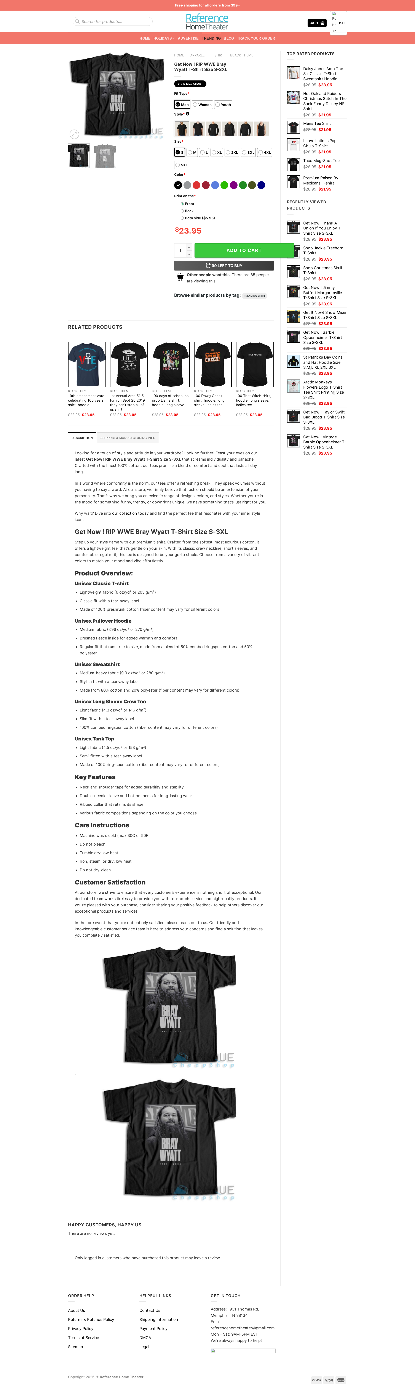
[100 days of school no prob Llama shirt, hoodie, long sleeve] (170, 364)
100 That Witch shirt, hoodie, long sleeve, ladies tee (253, 400)
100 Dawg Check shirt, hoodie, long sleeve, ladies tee (209, 400)
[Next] (160, 95)
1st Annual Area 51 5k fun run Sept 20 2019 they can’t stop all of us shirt (128, 403)
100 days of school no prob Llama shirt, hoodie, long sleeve (170, 400)
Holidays (162, 38)
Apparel (197, 55)
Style (181, 114)
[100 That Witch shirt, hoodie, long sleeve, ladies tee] (254, 364)
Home (145, 38)
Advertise (188, 38)
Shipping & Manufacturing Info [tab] (128, 438)
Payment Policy (153, 1328)
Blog (229, 38)
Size (179, 141)
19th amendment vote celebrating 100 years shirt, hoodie (86, 400)
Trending (211, 38)
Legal (144, 1346)
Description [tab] (82, 438)
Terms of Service (83, 1337)
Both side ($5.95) (200, 218)
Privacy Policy (80, 1328)
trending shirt (254, 295)
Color (179, 174)
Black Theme (241, 55)
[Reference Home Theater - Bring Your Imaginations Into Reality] (207, 21)
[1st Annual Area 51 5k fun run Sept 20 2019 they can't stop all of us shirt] (128, 364)
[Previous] (75, 95)
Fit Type (182, 93)
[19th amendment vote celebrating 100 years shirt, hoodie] (87, 364)
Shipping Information (158, 1319)
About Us (76, 1310)
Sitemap (75, 1346)
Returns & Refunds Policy (91, 1319)
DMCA (145, 1337)
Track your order (256, 38)
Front (189, 204)
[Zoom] (74, 134)
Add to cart (244, 250)
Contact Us (149, 1310)
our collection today (130, 513)
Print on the (185, 196)
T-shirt (217, 55)
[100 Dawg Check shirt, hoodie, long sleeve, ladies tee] (213, 364)
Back (189, 211)
